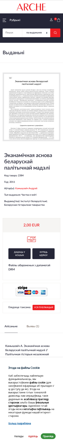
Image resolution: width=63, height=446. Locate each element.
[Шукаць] (55, 33)
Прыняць (48, 436)
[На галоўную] (31, 7)
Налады (18, 436)
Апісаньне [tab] (11, 326)
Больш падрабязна (19, 423)
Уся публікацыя (43, 307)
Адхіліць (33, 436)
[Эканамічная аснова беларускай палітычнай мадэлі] (31, 107)
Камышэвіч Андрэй (26, 188)
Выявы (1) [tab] (33, 326)
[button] (11, 20)
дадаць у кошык (19, 253)
